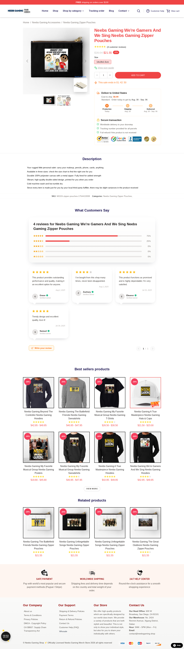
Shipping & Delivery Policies (71, 611)
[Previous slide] (27, 61)
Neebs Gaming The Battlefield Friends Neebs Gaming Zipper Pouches (38, 545)
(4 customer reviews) (116, 47)
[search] (138, 11)
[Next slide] (85, 61)
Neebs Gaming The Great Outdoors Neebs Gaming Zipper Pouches (145, 545)
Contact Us (64, 623)
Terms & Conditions (33, 615)
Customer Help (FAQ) (69, 627)
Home (26, 22)
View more (92, 489)
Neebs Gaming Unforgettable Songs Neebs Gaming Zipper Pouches (74, 545)
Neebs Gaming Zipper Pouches (79, 22)
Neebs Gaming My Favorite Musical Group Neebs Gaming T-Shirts (109, 415)
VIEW (38, 405)
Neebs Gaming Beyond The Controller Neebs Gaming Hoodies (38, 415)
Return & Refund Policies (70, 619)
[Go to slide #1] (49, 100)
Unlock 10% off (6, 636)
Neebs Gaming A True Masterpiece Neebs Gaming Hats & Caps (145, 415)
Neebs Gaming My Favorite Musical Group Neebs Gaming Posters (38, 469)
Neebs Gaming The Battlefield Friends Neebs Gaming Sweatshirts (74, 415)
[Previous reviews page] (138, 348)
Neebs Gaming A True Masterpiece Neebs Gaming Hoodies (110, 469)
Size (96, 57)
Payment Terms (66, 615)
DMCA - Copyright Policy (35, 623)
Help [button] (179, 645)
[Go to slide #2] (64, 100)
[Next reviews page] (152, 348)
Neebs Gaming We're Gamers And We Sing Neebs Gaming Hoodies (145, 469)
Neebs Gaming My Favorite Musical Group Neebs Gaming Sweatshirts (74, 469)
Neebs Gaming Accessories (46, 22)
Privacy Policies (31, 619)
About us (28, 611)
